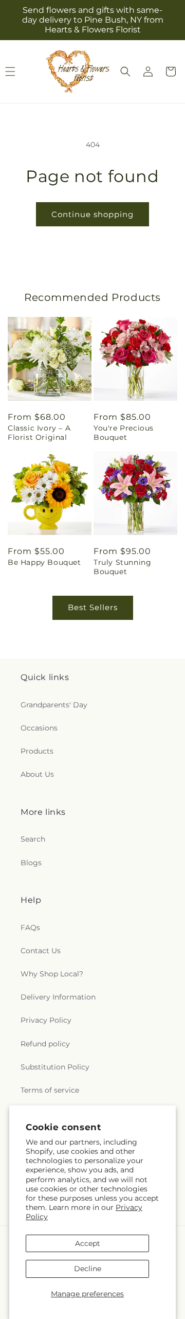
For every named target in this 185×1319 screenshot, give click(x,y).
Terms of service (50, 1090)
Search (33, 839)
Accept (87, 1243)
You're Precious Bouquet (124, 432)
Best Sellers (93, 607)
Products (37, 751)
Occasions (39, 728)
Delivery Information (58, 997)
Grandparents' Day (54, 704)
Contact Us (41, 950)
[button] (125, 71)
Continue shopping (92, 214)
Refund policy (45, 1043)
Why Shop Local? (52, 973)
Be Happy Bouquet (44, 562)
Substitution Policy (55, 1067)
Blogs (31, 862)
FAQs (30, 927)
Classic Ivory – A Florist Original (39, 432)
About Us (37, 774)
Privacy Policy (46, 1020)
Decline (87, 1268)
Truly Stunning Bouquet (122, 567)
